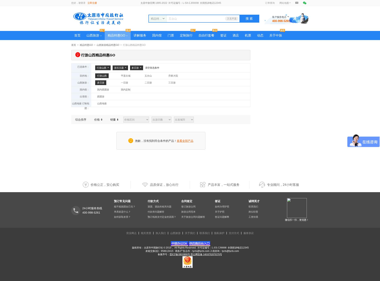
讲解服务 (140, 35)
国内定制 (125, 89)
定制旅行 (186, 35)
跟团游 (100, 96)
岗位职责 (253, 211)
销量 (113, 119)
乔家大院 (173, 75)
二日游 (148, 82)
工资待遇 (253, 217)
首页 (77, 35)
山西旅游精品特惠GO (108, 45)
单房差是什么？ (122, 211)
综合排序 (80, 119)
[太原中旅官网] (100, 18)
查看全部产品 (185, 140)
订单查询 (270, 3)
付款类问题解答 (156, 211)
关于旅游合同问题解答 (193, 217)
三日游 (172, 82)
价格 (97, 119)
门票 (171, 35)
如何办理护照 (222, 206)
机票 (248, 35)
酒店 (236, 35)
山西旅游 (92, 35)
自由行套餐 (206, 35)
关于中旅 (275, 35)
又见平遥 (232, 18)
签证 (223, 35)
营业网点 (131, 233)
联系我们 (253, 206)
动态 (260, 35)
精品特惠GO (116, 35)
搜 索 (249, 18)
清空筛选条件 (152, 67)
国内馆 (157, 35)
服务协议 (248, 233)
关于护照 (219, 211)
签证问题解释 (222, 217)
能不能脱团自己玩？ (124, 206)
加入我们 (161, 233)
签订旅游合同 (188, 206)
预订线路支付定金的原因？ (162, 217)
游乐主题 (119, 67)
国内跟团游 (103, 89)
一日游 (124, 82)
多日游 (135, 67)
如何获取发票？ (122, 217)
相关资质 (146, 233)
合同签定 (186, 201)
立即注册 (92, 3)
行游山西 (101, 67)
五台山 (148, 75)
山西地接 (102, 103)
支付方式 (234, 233)
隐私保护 (219, 233)
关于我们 (190, 233)
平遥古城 (125, 75)
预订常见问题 (122, 201)
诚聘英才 (254, 201)
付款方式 (153, 201)
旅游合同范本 (188, 211)
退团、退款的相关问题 (159, 206)
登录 (83, 3)
